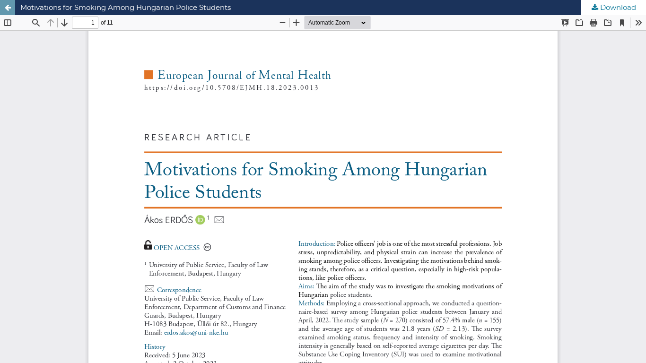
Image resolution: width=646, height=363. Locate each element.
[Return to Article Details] (7, 7)
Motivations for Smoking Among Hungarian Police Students (125, 7)
